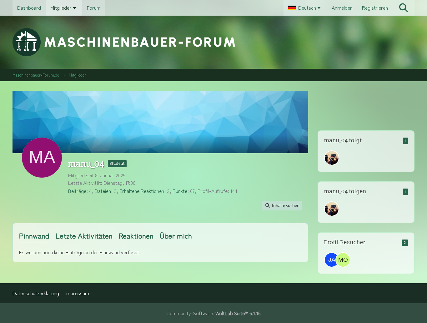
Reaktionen (136, 235)
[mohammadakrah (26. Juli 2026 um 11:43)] (342, 259)
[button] (305, 8)
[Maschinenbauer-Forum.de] (213, 42)
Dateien (103, 190)
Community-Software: (213, 313)
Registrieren (375, 7)
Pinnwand (34, 235)
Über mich (176, 235)
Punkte (180, 190)
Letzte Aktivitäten (84, 235)
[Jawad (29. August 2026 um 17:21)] (331, 259)
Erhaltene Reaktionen (141, 190)
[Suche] (403, 8)
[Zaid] (331, 157)
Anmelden (342, 7)
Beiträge (77, 190)
